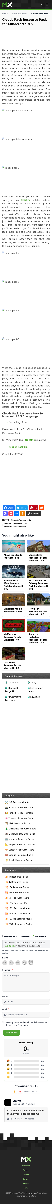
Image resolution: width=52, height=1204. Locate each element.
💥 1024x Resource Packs (18, 918)
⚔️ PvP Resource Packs (17, 802)
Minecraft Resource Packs (21, 520)
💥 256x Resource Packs (17, 908)
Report (31, 1118)
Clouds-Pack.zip (18, 447)
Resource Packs (19, 13)
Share (10, 507)
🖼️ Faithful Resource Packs (19, 812)
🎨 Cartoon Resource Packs (19, 849)
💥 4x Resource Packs (16, 876)
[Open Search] (41, 4)
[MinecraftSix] (7, 4)
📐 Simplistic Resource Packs (20, 844)
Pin (35, 507)
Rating (5, 957)
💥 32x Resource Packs (17, 892)
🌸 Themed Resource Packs (19, 818)
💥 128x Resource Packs (17, 903)
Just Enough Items (35, 689)
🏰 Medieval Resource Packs (20, 833)
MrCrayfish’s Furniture (13, 698)
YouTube (26, 1175)
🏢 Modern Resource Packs (19, 839)
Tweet (23, 507)
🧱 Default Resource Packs (19, 854)
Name (5, 996)
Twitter (26, 1170)
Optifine (26, 200)
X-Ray (33, 682)
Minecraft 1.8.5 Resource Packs (15, 523)
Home (5, 13)
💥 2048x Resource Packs (18, 924)
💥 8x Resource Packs (16, 881)
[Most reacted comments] (14, 1091)
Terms (26, 1188)
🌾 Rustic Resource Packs (18, 860)
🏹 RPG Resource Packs (17, 823)
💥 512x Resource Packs (17, 913)
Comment (7, 970)
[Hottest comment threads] (20, 1091)
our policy (9, 945)
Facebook (26, 1166)
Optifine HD (14, 682)
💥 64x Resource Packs (17, 897)
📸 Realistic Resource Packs (19, 807)
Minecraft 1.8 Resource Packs (14, 527)
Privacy (26, 1183)
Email (5, 1009)
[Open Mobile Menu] (47, 4)
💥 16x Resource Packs (17, 887)
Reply (19, 1118)
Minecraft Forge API (11, 689)
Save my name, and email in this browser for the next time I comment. (26, 1023)
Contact (26, 1179)
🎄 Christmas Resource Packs (20, 828)
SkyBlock (35, 696)
